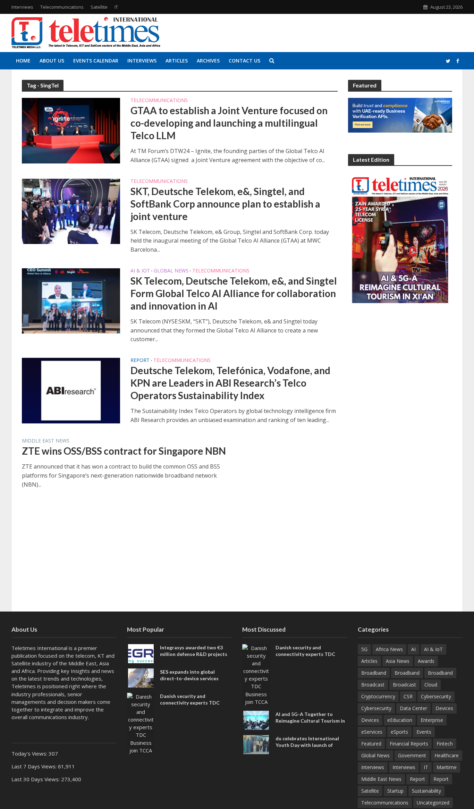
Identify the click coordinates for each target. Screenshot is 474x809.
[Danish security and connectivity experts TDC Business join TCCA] (141, 722)
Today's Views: (30, 753)
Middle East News (45, 441)
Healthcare (446, 755)
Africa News (389, 649)
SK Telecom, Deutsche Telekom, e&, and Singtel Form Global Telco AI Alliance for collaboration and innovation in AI (233, 293)
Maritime (447, 767)
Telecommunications (62, 7)
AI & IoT (140, 271)
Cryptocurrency (378, 696)
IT (116, 7)
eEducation (399, 720)
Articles (177, 60)
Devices (444, 708)
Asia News (397, 661)
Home (23, 60)
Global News (171, 271)
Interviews (22, 7)
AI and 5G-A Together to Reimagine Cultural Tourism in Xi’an (310, 720)
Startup (395, 790)
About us (52, 60)
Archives (208, 60)
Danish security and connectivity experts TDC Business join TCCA (190, 702)
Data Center (413, 708)
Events (423, 731)
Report (140, 360)
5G (364, 649)
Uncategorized (433, 802)
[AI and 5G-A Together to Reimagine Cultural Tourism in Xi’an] (256, 719)
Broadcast (372, 684)
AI (413, 649)
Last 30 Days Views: (36, 779)
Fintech (445, 743)
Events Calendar (95, 60)
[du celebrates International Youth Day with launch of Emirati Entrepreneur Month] (256, 743)
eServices (371, 731)
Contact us (244, 60)
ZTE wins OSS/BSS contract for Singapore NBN (124, 451)
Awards (426, 661)
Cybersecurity (436, 696)
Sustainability (426, 790)
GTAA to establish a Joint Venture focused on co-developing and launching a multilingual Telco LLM (229, 122)
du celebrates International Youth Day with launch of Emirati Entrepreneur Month (308, 745)
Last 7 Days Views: (34, 766)
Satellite (99, 7)
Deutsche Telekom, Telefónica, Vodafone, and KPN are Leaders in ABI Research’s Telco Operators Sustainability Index (230, 382)
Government (412, 755)
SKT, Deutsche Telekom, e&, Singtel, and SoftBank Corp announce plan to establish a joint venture (225, 203)
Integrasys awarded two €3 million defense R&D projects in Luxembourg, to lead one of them (194, 657)
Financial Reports (409, 743)
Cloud (430, 684)
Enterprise (432, 720)
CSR (408, 696)
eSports (399, 731)
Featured (371, 743)
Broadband (373, 672)
